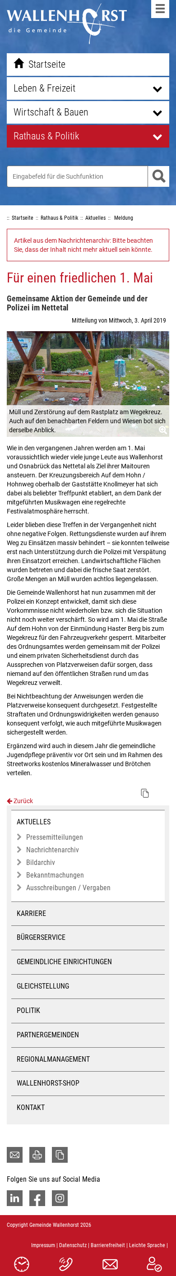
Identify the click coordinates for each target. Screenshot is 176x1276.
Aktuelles (34, 822)
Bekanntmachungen (55, 875)
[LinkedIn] (15, 1198)
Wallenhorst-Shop (48, 1083)
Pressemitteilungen (54, 837)
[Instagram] (60, 1198)
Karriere (31, 913)
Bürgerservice (41, 937)
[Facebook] (37, 1198)
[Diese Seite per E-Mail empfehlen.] (15, 1155)
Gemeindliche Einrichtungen (64, 961)
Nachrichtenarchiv (52, 850)
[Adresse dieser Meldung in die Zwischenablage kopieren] (144, 793)
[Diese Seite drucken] (37, 1155)
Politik (28, 1010)
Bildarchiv (40, 862)
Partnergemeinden (48, 1035)
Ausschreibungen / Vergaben (68, 887)
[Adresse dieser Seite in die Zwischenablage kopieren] (60, 1155)
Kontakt (31, 1107)
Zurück (22, 800)
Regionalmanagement (53, 1059)
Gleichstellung (43, 986)
